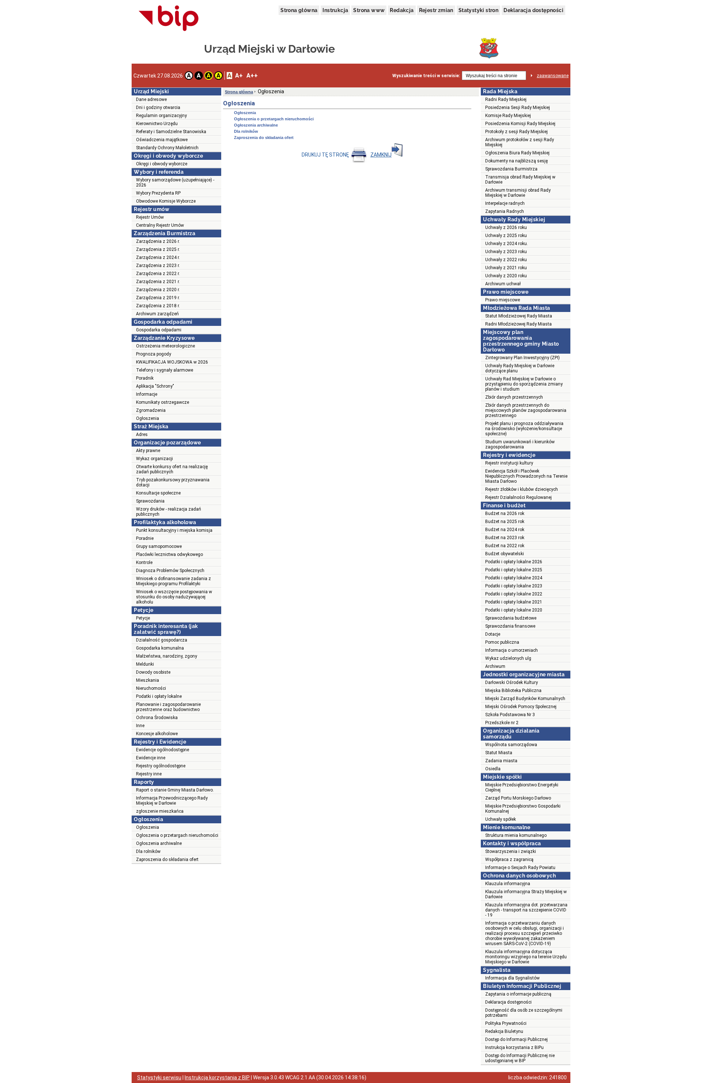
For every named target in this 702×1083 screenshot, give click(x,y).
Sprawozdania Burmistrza (511, 169)
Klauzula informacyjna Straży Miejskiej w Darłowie (526, 894)
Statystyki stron (478, 10)
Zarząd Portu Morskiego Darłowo (518, 798)
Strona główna (298, 10)
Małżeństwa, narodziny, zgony (166, 656)
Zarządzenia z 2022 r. (158, 273)
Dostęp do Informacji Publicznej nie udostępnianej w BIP (520, 1058)
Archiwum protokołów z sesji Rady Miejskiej (519, 142)
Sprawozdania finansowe (510, 626)
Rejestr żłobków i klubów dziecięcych (521, 489)
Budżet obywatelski (504, 553)
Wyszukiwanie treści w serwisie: (426, 75)
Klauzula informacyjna (507, 883)
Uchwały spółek (500, 819)
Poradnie (145, 538)
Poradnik (145, 378)
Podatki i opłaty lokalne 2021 (513, 602)
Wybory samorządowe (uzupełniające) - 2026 (175, 182)
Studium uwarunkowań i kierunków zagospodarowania (520, 444)
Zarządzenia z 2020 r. (158, 289)
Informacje (146, 394)
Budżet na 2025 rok (504, 521)
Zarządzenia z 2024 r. (158, 257)
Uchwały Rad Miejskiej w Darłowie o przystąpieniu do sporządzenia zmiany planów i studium (524, 384)
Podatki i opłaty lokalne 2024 (513, 577)
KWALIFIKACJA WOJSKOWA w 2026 (172, 362)
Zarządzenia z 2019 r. (158, 297)
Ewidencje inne (150, 757)
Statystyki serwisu (159, 1077)
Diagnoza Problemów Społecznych (170, 570)
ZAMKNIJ (381, 155)
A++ (252, 75)
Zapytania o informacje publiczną (518, 994)
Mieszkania (147, 680)
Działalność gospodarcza (161, 640)
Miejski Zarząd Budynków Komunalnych (525, 698)
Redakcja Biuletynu (504, 1031)
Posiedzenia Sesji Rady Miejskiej (517, 107)
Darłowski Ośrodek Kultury (511, 682)
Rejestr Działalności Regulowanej (518, 497)
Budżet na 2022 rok (504, 545)
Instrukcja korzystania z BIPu (514, 1047)
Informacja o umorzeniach (511, 650)
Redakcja (402, 10)
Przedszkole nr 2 (501, 722)
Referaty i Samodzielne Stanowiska (171, 131)
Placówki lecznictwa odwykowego (169, 554)
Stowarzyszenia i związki (510, 851)
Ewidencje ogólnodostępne (162, 749)
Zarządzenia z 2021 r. (158, 281)
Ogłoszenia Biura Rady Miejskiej (517, 152)
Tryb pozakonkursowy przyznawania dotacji (173, 482)
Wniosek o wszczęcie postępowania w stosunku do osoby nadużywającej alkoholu (174, 597)
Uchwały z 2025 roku (506, 235)
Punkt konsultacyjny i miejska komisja (174, 530)
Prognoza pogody (153, 354)
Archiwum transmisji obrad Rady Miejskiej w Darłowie (518, 193)
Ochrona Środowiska (157, 717)
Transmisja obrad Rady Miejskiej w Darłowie (520, 179)
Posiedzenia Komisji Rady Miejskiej (520, 123)
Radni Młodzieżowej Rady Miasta (518, 324)
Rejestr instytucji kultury (509, 463)
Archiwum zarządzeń (157, 313)
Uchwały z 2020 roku (506, 275)
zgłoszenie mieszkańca (160, 811)
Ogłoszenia (147, 418)
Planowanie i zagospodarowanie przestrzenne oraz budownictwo (168, 707)
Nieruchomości (151, 688)
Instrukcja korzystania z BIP (217, 1077)
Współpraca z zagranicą (509, 859)
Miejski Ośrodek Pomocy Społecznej (520, 706)
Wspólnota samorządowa (511, 744)
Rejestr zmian (436, 10)
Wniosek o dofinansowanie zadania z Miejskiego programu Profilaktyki (173, 581)
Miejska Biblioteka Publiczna (513, 690)
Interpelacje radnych (505, 203)
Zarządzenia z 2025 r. (158, 249)
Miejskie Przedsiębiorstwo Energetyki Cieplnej (521, 787)
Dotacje (492, 634)
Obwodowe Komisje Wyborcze (166, 201)
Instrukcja (335, 10)
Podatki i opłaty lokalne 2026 (513, 561)
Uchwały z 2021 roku (506, 267)
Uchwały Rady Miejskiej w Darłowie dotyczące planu (519, 368)
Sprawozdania (150, 501)
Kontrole (144, 562)
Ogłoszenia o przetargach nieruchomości (177, 835)
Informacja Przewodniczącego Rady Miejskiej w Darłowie (172, 801)
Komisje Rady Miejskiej (508, 115)
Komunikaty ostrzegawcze (162, 402)
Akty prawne (148, 450)
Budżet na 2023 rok (504, 537)
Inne (140, 725)
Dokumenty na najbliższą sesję (516, 160)
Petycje (143, 618)
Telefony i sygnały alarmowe (164, 370)
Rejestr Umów (150, 217)
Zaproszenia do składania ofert (167, 859)
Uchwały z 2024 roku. (506, 243)
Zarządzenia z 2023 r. (158, 265)
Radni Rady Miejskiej (505, 99)
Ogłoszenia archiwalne (159, 843)
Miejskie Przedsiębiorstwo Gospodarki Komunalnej (523, 809)
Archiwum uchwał (503, 283)
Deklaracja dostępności (533, 10)
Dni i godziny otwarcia (158, 107)
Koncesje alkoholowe (157, 733)
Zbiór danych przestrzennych (514, 397)
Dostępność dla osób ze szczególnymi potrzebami (523, 1013)
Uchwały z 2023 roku (506, 251)
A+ (239, 75)
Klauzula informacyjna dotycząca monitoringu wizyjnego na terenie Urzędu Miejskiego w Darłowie (526, 956)
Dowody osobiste (153, 672)
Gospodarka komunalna (160, 648)
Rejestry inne (149, 773)
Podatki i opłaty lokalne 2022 (513, 594)
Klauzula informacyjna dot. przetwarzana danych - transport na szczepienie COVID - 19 (526, 910)
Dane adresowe (151, 99)
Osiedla (493, 768)
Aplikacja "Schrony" (155, 386)
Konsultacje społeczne (158, 493)
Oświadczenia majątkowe (162, 139)
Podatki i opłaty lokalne (159, 696)
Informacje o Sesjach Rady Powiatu (520, 867)
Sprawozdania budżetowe (510, 618)
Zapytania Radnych (504, 211)
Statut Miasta (498, 752)
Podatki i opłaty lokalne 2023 (513, 585)
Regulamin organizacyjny (161, 115)
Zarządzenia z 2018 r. (158, 305)
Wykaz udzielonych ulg (508, 658)
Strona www (369, 10)
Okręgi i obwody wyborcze (161, 163)
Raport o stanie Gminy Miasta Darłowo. (175, 790)
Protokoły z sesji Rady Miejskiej (516, 131)
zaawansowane (553, 75)
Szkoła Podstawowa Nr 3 (510, 714)
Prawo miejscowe (502, 299)
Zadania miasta (501, 760)
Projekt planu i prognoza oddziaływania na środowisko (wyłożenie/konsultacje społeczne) (524, 428)
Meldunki (145, 664)
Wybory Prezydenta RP (158, 193)
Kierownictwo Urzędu (157, 123)
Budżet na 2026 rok (504, 513)
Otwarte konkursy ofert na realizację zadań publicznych (172, 469)
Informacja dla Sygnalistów (512, 978)
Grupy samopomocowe (159, 546)
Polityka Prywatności (505, 1023)
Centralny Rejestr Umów (160, 225)
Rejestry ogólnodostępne (160, 765)
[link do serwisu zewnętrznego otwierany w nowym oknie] (168, 19)
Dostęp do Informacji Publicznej (516, 1039)
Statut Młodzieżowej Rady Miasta (518, 316)
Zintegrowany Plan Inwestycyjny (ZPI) (522, 357)
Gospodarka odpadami (158, 329)
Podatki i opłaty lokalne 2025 (513, 569)
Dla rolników (148, 851)
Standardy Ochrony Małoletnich (167, 147)
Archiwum (495, 666)
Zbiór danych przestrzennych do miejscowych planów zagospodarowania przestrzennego (525, 410)
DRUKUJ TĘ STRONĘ (326, 155)
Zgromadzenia (151, 410)
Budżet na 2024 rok (504, 529)
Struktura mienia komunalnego (516, 835)
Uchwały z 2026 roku (506, 227)
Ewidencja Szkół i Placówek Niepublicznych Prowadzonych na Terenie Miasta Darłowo (526, 476)
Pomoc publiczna (502, 642)
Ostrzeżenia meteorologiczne (165, 346)
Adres (142, 434)
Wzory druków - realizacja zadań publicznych (168, 512)
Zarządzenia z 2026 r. (158, 241)
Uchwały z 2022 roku (506, 259)
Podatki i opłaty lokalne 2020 (513, 610)
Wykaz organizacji (154, 458)
